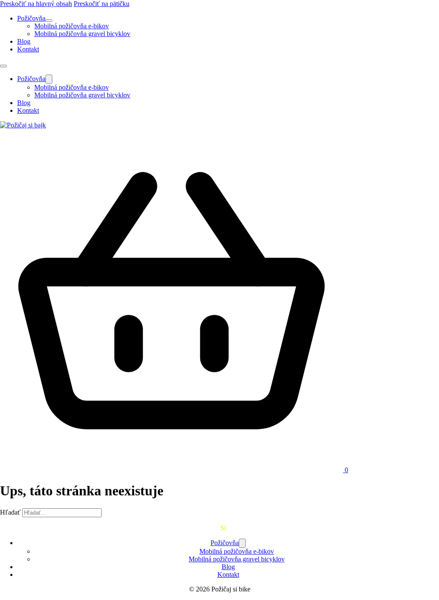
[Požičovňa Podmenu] (48, 20)
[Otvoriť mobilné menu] (3, 66)
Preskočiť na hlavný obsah (36, 3)
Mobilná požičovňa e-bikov (71, 26)
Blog (23, 41)
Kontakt (28, 49)
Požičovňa (31, 18)
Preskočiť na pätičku (101, 3)
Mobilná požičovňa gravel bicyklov (82, 33)
